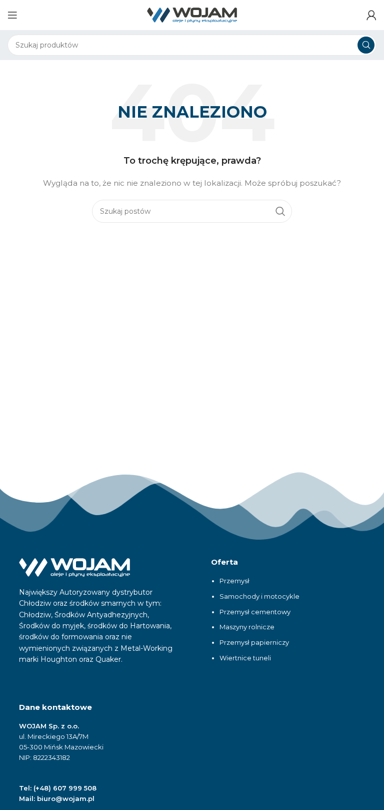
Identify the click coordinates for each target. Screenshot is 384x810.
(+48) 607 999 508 (65, 788)
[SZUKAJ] (366, 45)
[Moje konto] (372, 15)
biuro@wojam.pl (65, 798)
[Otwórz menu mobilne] (12, 15)
